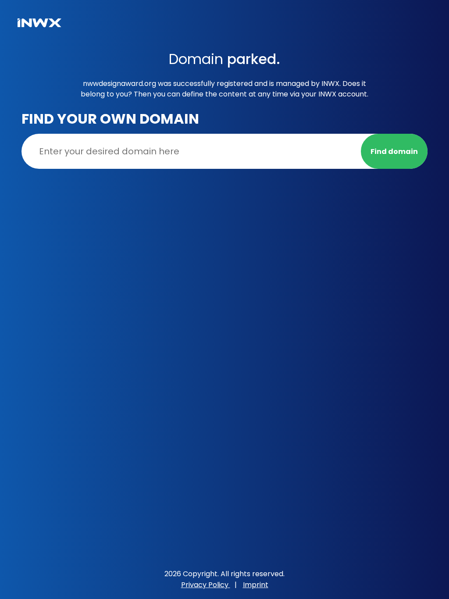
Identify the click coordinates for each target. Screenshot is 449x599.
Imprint (255, 585)
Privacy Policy (205, 585)
